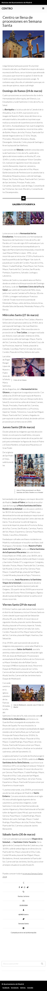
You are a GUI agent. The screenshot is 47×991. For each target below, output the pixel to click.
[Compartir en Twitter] (22, 887)
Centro (7, 8)
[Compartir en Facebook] (19, 887)
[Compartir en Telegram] (27, 887)
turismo (26, 896)
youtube (30, 988)
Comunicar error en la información (23, 932)
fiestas (20, 896)
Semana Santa (23, 923)
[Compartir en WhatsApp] (24, 887)
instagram (14, 988)
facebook (6, 988)
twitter (22, 988)
